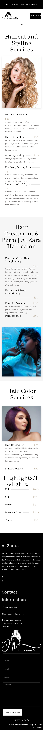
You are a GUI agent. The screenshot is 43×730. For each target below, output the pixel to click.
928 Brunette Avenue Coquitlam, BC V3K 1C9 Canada (12, 623)
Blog (31, 724)
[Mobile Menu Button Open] (21, 25)
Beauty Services (21, 724)
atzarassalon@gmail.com (14, 614)
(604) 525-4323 (36, 16)
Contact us (37, 728)
